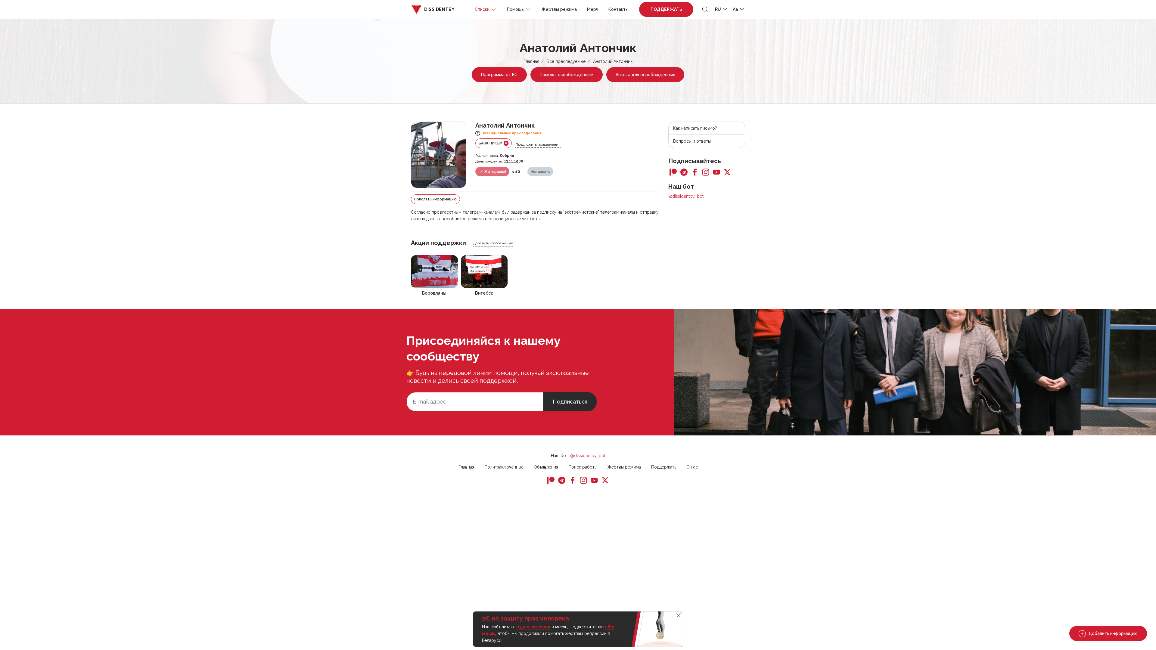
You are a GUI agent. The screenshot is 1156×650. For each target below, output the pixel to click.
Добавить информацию (1112, 633)
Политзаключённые (504, 467)
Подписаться (570, 401)
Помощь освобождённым (566, 74)
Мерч (592, 9)
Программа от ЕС (499, 74)
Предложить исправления (538, 144)
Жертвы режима (559, 9)
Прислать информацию (435, 199)
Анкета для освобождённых (645, 74)
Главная (531, 61)
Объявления (546, 467)
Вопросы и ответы (692, 141)
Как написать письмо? (695, 128)
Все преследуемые (566, 61)
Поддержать (666, 9)
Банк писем (493, 143)
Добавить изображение (493, 243)
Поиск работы (582, 467)
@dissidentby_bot (686, 196)
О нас (692, 467)
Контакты (618, 9)
